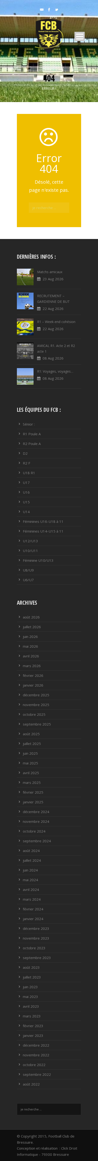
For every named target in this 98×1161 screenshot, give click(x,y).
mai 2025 (30, 763)
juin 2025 (30, 753)
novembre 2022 (36, 1055)
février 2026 (33, 675)
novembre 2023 (36, 938)
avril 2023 (31, 1006)
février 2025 (33, 792)
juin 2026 (30, 636)
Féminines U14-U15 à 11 (43, 531)
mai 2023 (30, 996)
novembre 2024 (36, 821)
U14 (26, 511)
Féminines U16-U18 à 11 (43, 521)
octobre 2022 (34, 1064)
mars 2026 (32, 665)
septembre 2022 (37, 1074)
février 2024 (33, 909)
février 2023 (33, 1025)
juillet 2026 (32, 626)
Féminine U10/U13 (38, 560)
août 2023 (31, 967)
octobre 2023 (34, 948)
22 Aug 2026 (53, 308)
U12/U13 (30, 540)
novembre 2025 (36, 704)
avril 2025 (31, 772)
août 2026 (31, 617)
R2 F (26, 463)
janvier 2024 (33, 918)
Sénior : (29, 424)
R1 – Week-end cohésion (56, 321)
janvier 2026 (33, 685)
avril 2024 (31, 889)
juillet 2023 (32, 977)
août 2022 (31, 1084)
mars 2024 (32, 899)
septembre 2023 (37, 957)
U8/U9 (28, 570)
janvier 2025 (33, 802)
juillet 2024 (32, 860)
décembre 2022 (36, 1045)
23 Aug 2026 (53, 278)
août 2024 (31, 850)
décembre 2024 (36, 811)
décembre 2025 (36, 695)
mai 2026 (30, 646)
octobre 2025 (34, 714)
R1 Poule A (32, 433)
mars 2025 (32, 782)
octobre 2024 (34, 831)
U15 (26, 502)
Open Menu (79, 36)
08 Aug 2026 (53, 358)
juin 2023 (30, 986)
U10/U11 (30, 550)
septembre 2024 (37, 840)
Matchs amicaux (49, 272)
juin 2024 (30, 870)
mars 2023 (32, 1016)
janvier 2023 (33, 1035)
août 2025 (31, 733)
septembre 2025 (37, 724)
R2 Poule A (32, 443)
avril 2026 (31, 656)
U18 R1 (29, 472)
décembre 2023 (36, 928)
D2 (25, 453)
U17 (26, 482)
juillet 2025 (32, 743)
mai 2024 (30, 879)
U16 (26, 492)
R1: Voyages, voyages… (55, 371)
